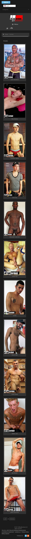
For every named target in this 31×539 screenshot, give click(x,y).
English (7, 5)
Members (6, 2)
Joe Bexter (15, 473)
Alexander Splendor (15, 237)
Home (6, 34)
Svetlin (14, 315)
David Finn (15, 276)
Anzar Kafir (15, 355)
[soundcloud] (11, 28)
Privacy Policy (25, 532)
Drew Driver (14, 394)
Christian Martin (14, 158)
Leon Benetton (15, 79)
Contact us (18, 532)
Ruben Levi (15, 433)
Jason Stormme (14, 512)
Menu (16, 24)
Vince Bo (14, 197)
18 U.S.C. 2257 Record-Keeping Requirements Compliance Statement (14, 531)
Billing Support (5, 533)
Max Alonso (14, 119)
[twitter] (7, 28)
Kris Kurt (11, 34)
